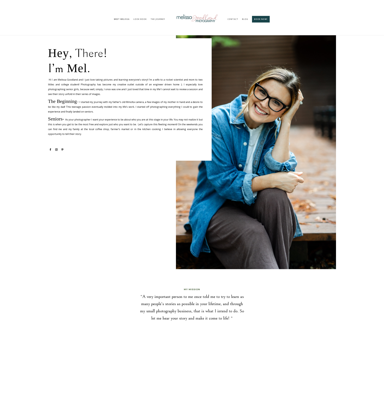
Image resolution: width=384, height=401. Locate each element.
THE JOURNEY (158, 19)
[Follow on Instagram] (56, 149)
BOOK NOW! (260, 19)
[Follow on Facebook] (50, 149)
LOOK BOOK (140, 19)
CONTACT (233, 19)
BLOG (245, 19)
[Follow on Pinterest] (62, 149)
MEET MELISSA (122, 19)
